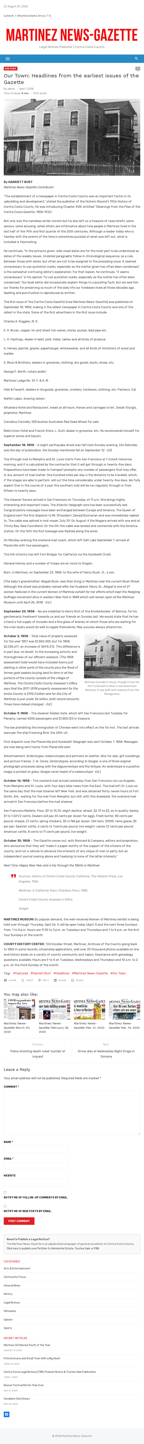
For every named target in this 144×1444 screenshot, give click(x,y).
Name (8, 1142)
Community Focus (15, 1277)
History (10, 68)
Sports (8, 1328)
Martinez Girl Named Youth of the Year (27, 1345)
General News (12, 1285)
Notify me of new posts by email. (28, 1211)
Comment (11, 1086)
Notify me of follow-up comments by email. (36, 1197)
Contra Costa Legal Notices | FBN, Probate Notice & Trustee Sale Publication (50, 1372)
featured (21, 973)
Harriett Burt (42, 973)
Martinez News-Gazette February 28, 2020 (54, 1028)
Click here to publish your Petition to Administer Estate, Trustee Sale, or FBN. (53, 1248)
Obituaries (10, 1311)
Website (10, 1175)
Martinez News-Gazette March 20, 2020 (17, 1028)
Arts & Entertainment (17, 1268)
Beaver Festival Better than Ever (24, 1385)
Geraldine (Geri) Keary (17, 1398)
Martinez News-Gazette (91, 973)
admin (11, 88)
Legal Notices (12, 1302)
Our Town (119, 973)
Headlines (62, 973)
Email (9, 1158)
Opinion (8, 1319)
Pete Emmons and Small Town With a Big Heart (32, 1358)
